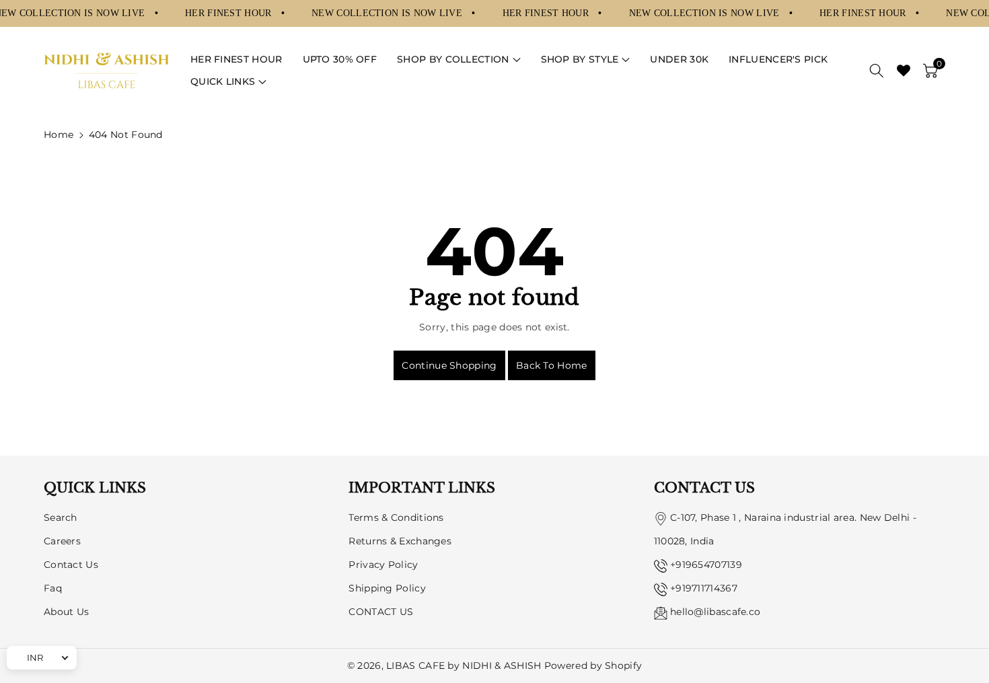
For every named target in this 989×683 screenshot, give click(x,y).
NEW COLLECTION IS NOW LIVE (388, 12)
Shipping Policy (387, 588)
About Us (66, 612)
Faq (53, 588)
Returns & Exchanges (400, 541)
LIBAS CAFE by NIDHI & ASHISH (463, 665)
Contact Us (71, 565)
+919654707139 (706, 565)
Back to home (551, 365)
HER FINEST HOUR (229, 12)
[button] (458, 59)
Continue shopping (449, 365)
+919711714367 (703, 588)
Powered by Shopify (593, 665)
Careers (62, 541)
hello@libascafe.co (715, 612)
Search (60, 517)
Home (58, 135)
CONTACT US (381, 612)
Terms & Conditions (396, 517)
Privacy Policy (383, 565)
